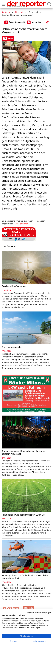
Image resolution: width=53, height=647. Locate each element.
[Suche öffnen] (49, 4)
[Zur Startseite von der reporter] (26, 4)
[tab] (8, 38)
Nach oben (11, 246)
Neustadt (19, 12)
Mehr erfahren (21, 223)
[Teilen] (47, 22)
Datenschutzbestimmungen (38, 612)
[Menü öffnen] (3, 4)
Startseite (6, 12)
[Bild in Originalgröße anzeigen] (26, 57)
